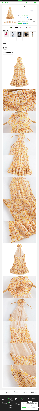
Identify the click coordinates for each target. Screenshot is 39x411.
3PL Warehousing (4, 405)
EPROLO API (10, 407)
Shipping (18, 15)
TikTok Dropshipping (11, 399)
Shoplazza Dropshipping (10, 405)
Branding (19, 21)
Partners (16, 405)
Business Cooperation (17, 404)
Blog (15, 399)
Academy (16, 398)
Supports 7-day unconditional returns (23, 17)
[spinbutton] (31, 10)
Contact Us (23, 399)
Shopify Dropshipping (11, 398)
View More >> (35, 30)
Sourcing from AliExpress (10, 401)
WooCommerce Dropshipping (10, 402)
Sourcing (3, 398)
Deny (28, 407)
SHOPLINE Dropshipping (10, 406)
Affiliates (16, 403)
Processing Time (19, 19)
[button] (29, 398)
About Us (23, 398)
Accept (24, 407)
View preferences (34, 407)
